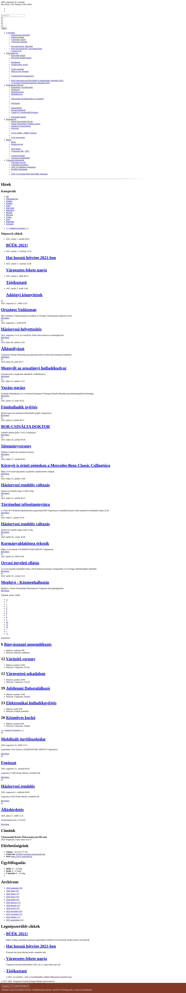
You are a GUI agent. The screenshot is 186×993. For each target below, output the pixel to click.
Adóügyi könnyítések (24, 294)
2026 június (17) (12, 894)
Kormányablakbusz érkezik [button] (25, 543)
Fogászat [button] (8, 762)
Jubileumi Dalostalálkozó (28, 688)
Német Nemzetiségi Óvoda (22, 121)
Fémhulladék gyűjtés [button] (19, 407)
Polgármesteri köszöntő (20, 35)
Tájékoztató (16, 282)
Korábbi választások (19, 169)
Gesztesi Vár (16, 51)
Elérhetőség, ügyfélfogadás (22, 87)
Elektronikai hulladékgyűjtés (31, 703)
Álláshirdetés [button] (12, 809)
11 (7, 624)
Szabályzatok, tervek (19, 65)
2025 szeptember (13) (14, 920)
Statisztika (10, 222)
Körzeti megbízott (18, 110)
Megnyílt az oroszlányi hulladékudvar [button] (34, 368)
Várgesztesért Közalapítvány (22, 76)
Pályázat (9, 215)
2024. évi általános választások (23, 167)
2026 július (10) (12, 891)
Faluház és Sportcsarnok (21, 126)
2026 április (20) (12, 900)
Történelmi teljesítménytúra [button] (25, 504)
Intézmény (10, 210)
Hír (7, 197)
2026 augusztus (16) (14, 888)
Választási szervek (18, 162)
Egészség (10, 224)
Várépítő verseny (20, 659)
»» (7, 634)
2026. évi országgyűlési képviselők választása (29, 174)
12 (7, 627)
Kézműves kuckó (20, 717)
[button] (2, 301)
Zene (8, 219)
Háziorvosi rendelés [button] (18, 786)
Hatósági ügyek (17, 92)
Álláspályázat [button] (12, 348)
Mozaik (9, 212)
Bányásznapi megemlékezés (27, 644)
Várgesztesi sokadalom (25, 673)
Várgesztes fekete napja (26, 270)
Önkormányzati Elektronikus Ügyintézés (27, 99)
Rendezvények (17, 144)
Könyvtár (15, 128)
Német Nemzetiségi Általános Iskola (25, 124)
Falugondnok (16, 108)
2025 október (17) (13, 917)
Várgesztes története (19, 42)
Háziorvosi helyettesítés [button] (21, 329)
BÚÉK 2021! (17, 245)
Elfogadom (6, 986)
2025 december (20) (14, 911)
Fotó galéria (16, 149)
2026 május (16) (12, 897)
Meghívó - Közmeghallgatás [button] (25, 582)
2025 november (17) (14, 914)
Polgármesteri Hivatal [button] (14, 85)
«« (7, 599)
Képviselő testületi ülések (21, 58)
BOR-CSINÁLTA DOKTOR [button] (25, 426)
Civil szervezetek (18, 137)
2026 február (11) (13, 905)
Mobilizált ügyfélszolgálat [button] (23, 739)
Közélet (9, 203)
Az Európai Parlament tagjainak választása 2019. (30, 83)
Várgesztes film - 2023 (20, 151)
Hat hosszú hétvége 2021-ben (31, 257)
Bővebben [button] (5, 318)
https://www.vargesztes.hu (21, 856)
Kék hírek (10, 208)
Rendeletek (15, 62)
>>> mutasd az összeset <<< (17, 228)
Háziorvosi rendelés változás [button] (25, 485)
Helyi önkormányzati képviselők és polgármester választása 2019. (37, 80)
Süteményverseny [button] (16, 446)
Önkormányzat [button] (12, 53)
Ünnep (9, 217)
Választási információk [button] (15, 160)
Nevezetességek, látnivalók (22, 46)
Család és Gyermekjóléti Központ (24, 112)
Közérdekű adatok (18, 117)
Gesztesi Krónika (18, 156)
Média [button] (8, 140)
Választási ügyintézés (19, 165)
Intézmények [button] (11, 119)
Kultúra (9, 201)
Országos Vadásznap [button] (18, 309)
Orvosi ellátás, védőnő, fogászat (24, 133)
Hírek (13, 142)
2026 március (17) (13, 903)
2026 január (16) (12, 908)
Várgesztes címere (18, 39)
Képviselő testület (18, 55)
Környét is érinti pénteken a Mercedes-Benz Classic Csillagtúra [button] (55, 465)
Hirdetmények (17, 94)
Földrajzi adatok (17, 37)
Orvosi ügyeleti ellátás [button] (20, 562)
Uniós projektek (17, 69)
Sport (8, 206)
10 (7, 622)
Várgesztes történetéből (20, 158)
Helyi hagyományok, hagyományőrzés (26, 49)
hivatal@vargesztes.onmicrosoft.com (30, 854)
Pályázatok (15, 103)
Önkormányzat (12, 199)
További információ (20, 986)
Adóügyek (15, 90)
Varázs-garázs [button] (13, 387)
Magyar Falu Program (20, 71)
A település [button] (10, 33)
